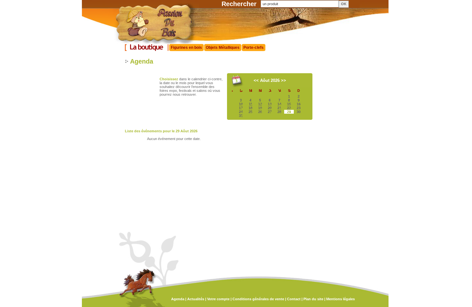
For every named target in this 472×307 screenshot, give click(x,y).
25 (250, 112)
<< (256, 80)
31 (241, 116)
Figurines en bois (186, 47)
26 (260, 112)
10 (241, 104)
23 (299, 108)
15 (289, 104)
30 (299, 112)
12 (260, 104)
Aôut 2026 (270, 80)
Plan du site (313, 299)
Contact (294, 299)
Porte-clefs (253, 47)
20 (270, 108)
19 (260, 108)
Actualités (195, 299)
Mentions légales (340, 299)
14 (279, 104)
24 (241, 112)
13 (270, 104)
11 (250, 104)
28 (279, 112)
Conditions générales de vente (258, 299)
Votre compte (218, 299)
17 (241, 108)
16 (299, 104)
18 (250, 108)
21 (279, 108)
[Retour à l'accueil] (149, 42)
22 (289, 108)
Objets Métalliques (223, 47)
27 (270, 112)
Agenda (177, 299)
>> (283, 80)
